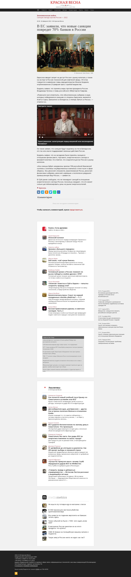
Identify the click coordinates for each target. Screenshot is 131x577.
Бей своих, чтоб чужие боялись (61, 260)
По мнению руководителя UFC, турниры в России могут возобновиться (108, 294)
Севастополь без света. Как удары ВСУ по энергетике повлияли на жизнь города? (65, 437)
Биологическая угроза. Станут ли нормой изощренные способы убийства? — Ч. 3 (65, 296)
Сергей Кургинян (53, 236)
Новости (44, 10)
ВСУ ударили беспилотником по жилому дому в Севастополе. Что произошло (68, 426)
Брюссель (42, 188)
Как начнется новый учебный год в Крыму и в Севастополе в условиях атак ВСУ (67, 398)
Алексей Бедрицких (54, 460)
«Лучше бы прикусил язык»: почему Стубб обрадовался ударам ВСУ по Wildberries (66, 462)
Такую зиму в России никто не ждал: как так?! (66, 537)
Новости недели (53, 247)
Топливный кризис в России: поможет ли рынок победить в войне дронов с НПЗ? (65, 273)
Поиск (92, 10)
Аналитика (57, 10)
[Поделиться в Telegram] (42, 192)
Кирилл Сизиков (53, 423)
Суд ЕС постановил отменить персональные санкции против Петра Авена (110, 327)
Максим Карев (52, 258)
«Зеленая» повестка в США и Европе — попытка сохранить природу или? (68, 284)
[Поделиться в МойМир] (58, 192)
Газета (81, 10)
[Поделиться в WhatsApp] (54, 192)
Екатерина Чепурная (55, 395)
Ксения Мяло (52, 307)
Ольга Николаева (53, 281)
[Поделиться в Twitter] (50, 192)
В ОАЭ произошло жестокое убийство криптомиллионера (63, 511)
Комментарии (73, 10)
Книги (86, 10)
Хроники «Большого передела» (61, 249)
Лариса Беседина (53, 293)
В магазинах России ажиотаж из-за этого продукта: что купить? (64, 527)
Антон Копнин (53, 407)
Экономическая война (46, 15)
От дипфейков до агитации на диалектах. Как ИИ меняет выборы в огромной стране (67, 449)
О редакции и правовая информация (26, 566)
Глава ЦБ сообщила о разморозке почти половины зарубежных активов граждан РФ (111, 303)
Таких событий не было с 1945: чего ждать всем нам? (67, 522)
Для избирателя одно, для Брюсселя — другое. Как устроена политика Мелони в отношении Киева (67, 411)
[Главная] (65, 4)
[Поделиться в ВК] (38, 192)
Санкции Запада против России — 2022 (52, 17)
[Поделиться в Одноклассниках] (46, 192)
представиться (76, 210)
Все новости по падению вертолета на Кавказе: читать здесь (67, 516)
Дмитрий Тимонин (54, 446)
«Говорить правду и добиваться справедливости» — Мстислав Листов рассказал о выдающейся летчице (68, 472)
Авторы (65, 10)
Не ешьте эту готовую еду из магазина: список (67, 504)
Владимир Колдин (54, 270)
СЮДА (37, 569)
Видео (50, 10)
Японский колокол (56, 238)
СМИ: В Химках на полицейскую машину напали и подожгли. (68, 533)
